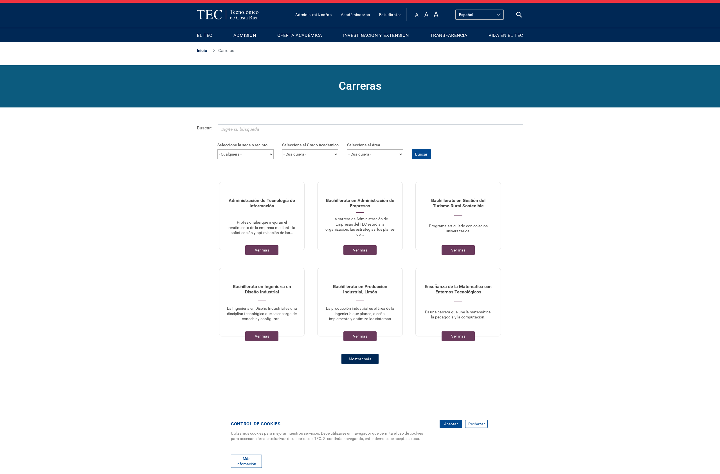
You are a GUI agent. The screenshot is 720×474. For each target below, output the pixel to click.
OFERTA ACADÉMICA (299, 35)
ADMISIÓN (244, 35)
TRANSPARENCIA (448, 35)
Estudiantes (390, 14)
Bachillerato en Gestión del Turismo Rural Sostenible (458, 203)
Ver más (262, 250)
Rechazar (476, 424)
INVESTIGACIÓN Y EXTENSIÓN (376, 35)
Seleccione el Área (363, 145)
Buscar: (204, 128)
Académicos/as (355, 14)
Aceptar (451, 424)
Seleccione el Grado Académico (310, 145)
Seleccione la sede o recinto (242, 145)
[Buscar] (519, 16)
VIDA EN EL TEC (506, 35)
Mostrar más (360, 359)
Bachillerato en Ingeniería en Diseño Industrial (262, 289)
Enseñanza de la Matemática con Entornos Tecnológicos (458, 289)
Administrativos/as (313, 14)
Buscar (421, 154)
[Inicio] (227, 14)
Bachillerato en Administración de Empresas (360, 203)
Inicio (202, 50)
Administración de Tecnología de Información (262, 203)
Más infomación (246, 461)
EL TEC (204, 35)
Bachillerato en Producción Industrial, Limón (360, 289)
